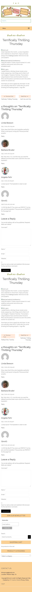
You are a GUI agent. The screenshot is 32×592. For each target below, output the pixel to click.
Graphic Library (20, 589)
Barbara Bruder (8, 150)
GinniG (4, 201)
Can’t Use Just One (25, 99)
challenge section (13, 55)
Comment (4, 227)
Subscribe (5, 520)
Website (3, 258)
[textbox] (16, 556)
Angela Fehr (6, 177)
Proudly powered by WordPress (13, 587)
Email (3, 254)
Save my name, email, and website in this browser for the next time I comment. (15, 265)
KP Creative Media (14, 580)
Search (3, 533)
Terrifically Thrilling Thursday (9, 99)
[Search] (29, 537)
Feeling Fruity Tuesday (7, 339)
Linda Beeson (7, 123)
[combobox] (16, 555)
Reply (3, 136)
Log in (3, 584)
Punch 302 (11, 35)
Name (3, 249)
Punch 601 (21, 35)
